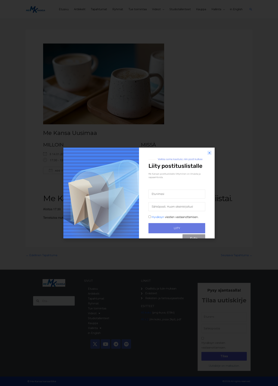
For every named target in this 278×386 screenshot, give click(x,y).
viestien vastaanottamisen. (175, 217)
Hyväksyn (158, 217)
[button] (209, 152)
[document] (139, 193)
